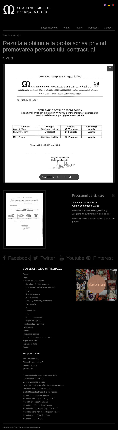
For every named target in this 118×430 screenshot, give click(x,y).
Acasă (6, 35)
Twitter (47, 258)
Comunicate (30, 311)
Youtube (75, 258)
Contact (108, 27)
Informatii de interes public (33, 281)
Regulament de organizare (33, 324)
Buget (28, 291)
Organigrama (28, 327)
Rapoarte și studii (30, 344)
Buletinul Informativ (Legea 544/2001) (40, 287)
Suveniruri (96, 285)
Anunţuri (29, 307)
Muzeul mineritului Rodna (33, 419)
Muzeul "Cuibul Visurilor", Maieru (36, 395)
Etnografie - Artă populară (33, 362)
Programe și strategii (31, 334)
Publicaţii (93, 27)
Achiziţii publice (32, 297)
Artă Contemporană (30, 359)
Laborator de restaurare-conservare (37, 337)
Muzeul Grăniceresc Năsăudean (35, 402)
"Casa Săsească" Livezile (33, 379)
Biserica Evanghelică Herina (34, 382)
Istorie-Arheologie (30, 365)
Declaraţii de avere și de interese (39, 301)
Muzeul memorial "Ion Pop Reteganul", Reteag (41, 412)
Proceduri (30, 314)
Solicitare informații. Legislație (37, 284)
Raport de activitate (33, 321)
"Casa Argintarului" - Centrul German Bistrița (40, 375)
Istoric (79, 27)
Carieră (26, 331)
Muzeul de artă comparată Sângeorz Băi (39, 399)
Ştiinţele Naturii (29, 369)
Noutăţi (66, 27)
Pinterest (103, 258)
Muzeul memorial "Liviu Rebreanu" (36, 415)
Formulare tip (31, 304)
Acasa (25, 274)
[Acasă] (27, 9)
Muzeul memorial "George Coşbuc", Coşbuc (40, 409)
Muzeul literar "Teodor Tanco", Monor (37, 405)
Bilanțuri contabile (33, 294)
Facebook (19, 258)
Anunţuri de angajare (34, 317)
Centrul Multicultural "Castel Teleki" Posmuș (40, 392)
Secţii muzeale (49, 27)
